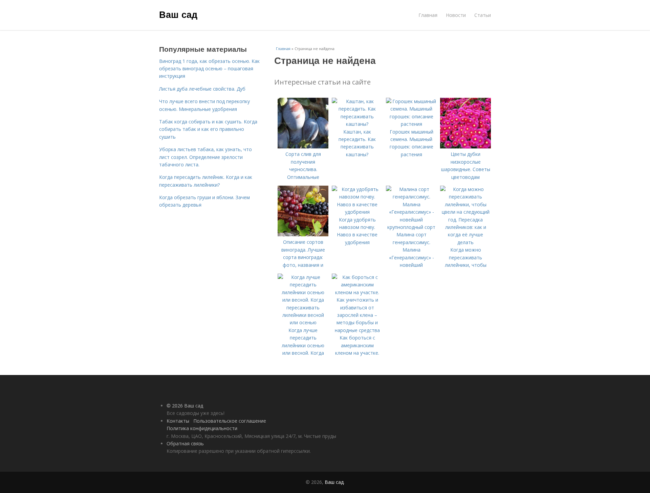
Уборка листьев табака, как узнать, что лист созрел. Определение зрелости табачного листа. (205, 157)
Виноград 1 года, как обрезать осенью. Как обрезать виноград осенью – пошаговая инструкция (209, 68)
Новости (456, 15)
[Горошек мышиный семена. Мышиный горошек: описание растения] (411, 124)
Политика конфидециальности (202, 428)
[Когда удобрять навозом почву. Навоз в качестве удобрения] (357, 212)
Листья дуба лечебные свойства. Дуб (202, 89)
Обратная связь (185, 443)
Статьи (482, 15)
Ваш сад (178, 14)
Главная (427, 15)
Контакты (178, 421)
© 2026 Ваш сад (185, 405)
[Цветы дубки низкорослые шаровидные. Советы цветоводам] (465, 146)
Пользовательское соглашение (229, 421)
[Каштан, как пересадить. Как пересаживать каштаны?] (357, 124)
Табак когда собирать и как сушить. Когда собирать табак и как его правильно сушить (208, 129)
